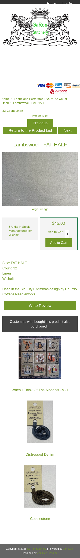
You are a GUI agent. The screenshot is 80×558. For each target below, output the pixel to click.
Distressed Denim (40, 454)
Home (51, 4)
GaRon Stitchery (36, 548)
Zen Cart (68, 548)
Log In (67, 4)
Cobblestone (40, 519)
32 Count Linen (12, 110)
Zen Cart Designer (47, 553)
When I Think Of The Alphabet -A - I (40, 390)
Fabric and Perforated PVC (32, 98)
